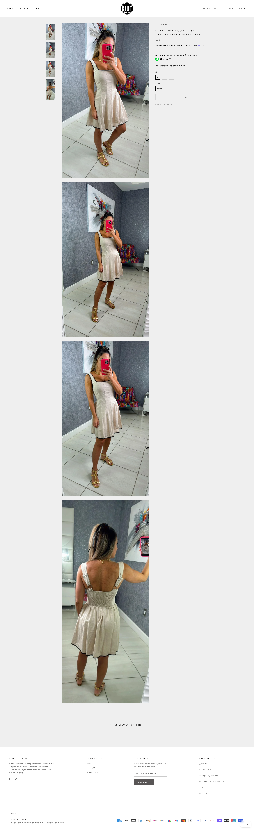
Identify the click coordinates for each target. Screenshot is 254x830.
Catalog (24, 8)
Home (10, 8)
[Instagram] (16, 778)
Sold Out (181, 97)
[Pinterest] (171, 104)
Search (230, 8)
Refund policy (92, 772)
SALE (37, 8)
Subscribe (144, 782)
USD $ (205, 8)
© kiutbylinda (18, 819)
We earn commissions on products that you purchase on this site (37, 823)
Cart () (242, 8)
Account (218, 8)
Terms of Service (93, 768)
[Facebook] (164, 104)
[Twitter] (168, 104)
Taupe (159, 88)
